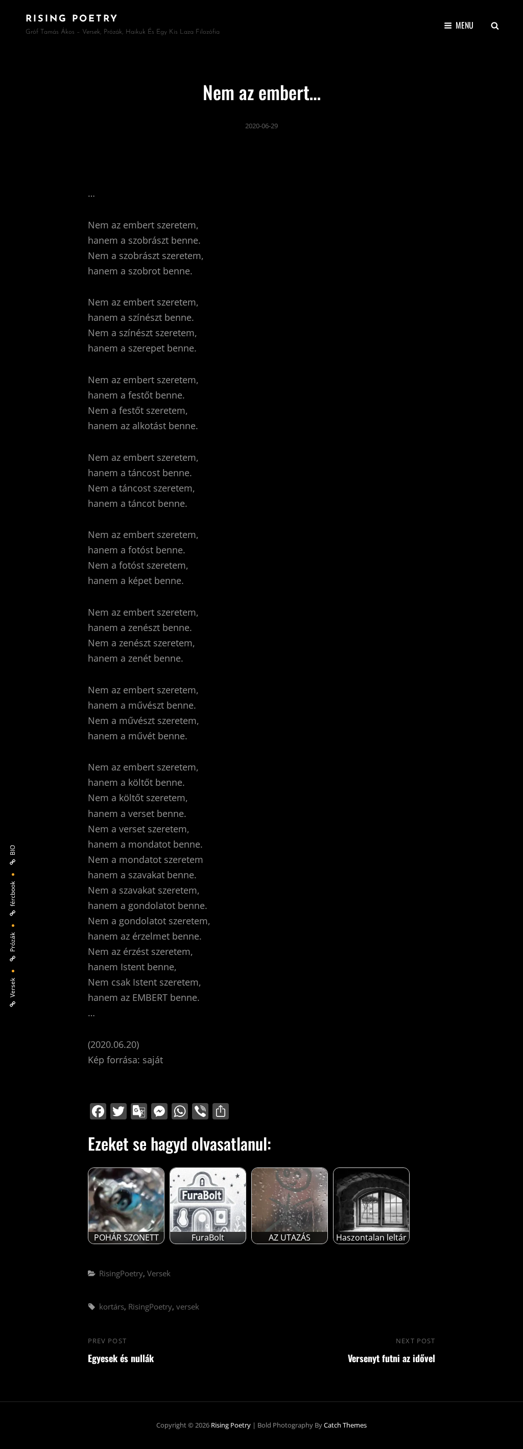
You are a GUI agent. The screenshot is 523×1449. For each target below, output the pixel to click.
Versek (159, 1273)
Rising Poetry (72, 19)
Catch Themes (345, 1425)
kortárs (111, 1306)
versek (187, 1306)
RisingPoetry (121, 1273)
